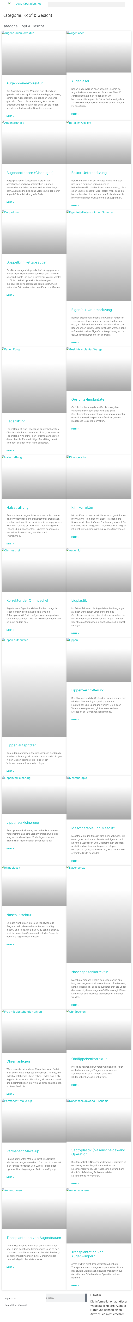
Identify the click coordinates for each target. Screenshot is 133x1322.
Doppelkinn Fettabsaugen (27, 262)
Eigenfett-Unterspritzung (91, 310)
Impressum (10, 1298)
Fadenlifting (15, 421)
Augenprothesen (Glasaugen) (30, 173)
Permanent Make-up (22, 1151)
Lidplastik (79, 600)
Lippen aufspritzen (21, 745)
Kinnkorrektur (82, 507)
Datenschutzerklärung (16, 1305)
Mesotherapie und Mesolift (93, 828)
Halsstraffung (17, 507)
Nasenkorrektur (18, 915)
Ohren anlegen (18, 1061)
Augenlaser (80, 81)
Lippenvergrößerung (87, 690)
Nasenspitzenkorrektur (89, 972)
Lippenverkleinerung (22, 822)
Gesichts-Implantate (87, 399)
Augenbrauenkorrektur (24, 83)
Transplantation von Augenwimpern (87, 1254)
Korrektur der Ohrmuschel (27, 600)
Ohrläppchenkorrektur (89, 1059)
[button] (86, 4)
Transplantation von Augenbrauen (33, 1238)
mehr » (10, 116)
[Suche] (86, 1298)
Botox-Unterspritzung (89, 173)
